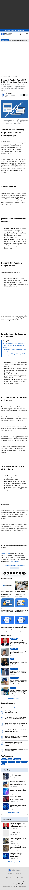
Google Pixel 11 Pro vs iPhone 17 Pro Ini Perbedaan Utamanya (19, 671)
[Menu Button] (26, 33)
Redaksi (4, 881)
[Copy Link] (4, 573)
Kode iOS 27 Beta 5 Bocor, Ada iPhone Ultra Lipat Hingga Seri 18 (18, 790)
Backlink (13, 565)
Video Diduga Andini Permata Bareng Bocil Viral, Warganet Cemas (16, 711)
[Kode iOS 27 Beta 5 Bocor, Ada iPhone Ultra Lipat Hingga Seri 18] (6, 791)
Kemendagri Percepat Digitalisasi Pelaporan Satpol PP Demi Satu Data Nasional (14, 744)
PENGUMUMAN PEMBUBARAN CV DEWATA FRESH (18, 831)
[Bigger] (26, 95)
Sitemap (15, 884)
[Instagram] (7, 877)
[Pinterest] (17, 573)
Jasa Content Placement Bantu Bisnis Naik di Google (21, 610)
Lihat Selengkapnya (13, 698)
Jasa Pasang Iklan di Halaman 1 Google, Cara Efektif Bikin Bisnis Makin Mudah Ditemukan (14, 345)
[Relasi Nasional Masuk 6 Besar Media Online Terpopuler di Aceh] (7, 585)
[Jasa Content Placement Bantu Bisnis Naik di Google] (21, 602)
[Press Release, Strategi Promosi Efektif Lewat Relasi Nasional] (21, 620)
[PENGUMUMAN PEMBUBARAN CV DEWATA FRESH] (6, 833)
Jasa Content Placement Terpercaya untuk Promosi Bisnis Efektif (7, 610)
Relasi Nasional (5, 554)
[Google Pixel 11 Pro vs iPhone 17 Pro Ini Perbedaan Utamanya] (5, 672)
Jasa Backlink (21, 565)
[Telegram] (14, 573)
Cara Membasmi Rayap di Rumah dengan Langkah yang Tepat (18, 847)
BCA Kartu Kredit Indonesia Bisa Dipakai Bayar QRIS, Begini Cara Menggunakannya (18, 681)
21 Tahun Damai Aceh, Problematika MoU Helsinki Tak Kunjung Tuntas (18, 662)
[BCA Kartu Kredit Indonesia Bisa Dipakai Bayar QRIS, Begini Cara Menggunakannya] (5, 681)
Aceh (12, 658)
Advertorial (14, 638)
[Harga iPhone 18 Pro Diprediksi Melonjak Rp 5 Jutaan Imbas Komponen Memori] (6, 799)
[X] (11, 573)
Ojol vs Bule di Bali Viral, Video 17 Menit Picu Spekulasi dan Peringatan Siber (15, 718)
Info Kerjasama (8, 884)
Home (2, 37)
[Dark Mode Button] (20, 33)
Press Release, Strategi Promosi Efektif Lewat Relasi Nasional (21, 627)
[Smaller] (21, 95)
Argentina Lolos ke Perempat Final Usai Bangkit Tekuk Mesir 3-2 (15, 730)
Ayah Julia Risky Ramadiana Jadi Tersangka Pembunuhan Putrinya (18, 652)
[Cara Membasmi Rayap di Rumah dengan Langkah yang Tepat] (6, 848)
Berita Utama (14, 648)
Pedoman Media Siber (13, 881)
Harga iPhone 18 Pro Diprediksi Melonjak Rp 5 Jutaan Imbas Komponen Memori (16, 798)
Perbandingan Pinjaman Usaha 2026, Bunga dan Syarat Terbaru (16, 750)
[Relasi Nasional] (14, 870)
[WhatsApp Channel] (22, 877)
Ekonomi (14, 37)
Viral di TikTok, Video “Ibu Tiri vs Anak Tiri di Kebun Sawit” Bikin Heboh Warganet (16, 724)
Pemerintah (22, 37)
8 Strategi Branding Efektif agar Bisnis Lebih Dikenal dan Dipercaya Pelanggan (20, 593)
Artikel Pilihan (14, 677)
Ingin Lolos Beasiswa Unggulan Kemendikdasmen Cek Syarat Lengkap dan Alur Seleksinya (18, 691)
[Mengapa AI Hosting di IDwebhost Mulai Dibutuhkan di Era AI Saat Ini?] (6, 806)
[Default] (24, 95)
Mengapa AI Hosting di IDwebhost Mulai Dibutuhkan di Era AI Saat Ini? (18, 805)
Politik (8, 37)
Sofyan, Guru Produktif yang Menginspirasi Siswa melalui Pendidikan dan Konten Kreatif (18, 642)
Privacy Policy (21, 884)
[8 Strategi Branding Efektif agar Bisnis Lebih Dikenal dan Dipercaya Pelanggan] (21, 585)
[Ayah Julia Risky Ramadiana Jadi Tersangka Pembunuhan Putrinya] (5, 652)
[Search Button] (23, 33)
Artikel (7, 565)
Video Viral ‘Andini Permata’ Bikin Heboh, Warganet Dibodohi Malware (16, 736)
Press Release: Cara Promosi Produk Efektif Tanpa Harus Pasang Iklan (7, 627)
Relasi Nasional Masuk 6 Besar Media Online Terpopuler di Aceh (7, 593)
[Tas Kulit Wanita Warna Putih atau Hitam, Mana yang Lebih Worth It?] (6, 841)
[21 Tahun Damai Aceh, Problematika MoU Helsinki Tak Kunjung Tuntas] (5, 662)
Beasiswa (13, 687)
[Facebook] (8, 573)
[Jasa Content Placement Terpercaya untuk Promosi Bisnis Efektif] (7, 602)
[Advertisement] (14, 14)
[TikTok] (14, 877)
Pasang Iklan (23, 881)
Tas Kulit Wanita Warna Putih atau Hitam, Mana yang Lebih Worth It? (18, 840)
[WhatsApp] (20, 573)
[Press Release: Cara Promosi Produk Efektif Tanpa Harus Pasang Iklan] (7, 620)
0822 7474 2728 (14, 561)
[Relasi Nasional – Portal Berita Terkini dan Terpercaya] (6, 34)
